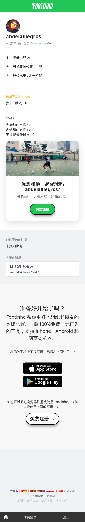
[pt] (34, 491)
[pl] (52, 491)
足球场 (51, 496)
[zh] (61, 491)
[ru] (48, 491)
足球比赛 (69, 491)
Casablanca (38, 43)
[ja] (57, 491)
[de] (39, 491)
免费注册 (42, 209)
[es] (25, 491)
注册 (66, 517)
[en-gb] (16, 491)
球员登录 (30, 517)
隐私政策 (47, 501)
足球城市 (38, 496)
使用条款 (32, 501)
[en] (12, 491)
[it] (30, 491)
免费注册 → (42, 419)
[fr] (21, 491)
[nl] (43, 491)
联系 (21, 501)
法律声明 (61, 501)
